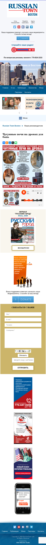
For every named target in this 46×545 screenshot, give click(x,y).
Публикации (22, 88)
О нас (13, 88)
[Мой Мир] (10, 142)
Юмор (41, 88)
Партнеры (18, 92)
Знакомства (32, 88)
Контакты (28, 92)
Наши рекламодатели (33, 126)
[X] (13, 142)
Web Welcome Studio (23, 542)
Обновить (23, 355)
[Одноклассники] (7, 142)
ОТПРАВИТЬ (23, 368)
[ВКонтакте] (4, 142)
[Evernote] (16, 142)
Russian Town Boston (12, 126)
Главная (5, 88)
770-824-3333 (37, 58)
